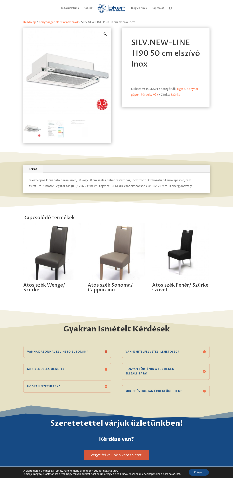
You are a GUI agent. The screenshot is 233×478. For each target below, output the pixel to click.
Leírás (33, 169)
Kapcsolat (158, 8)
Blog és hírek (139, 8)
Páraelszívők (70, 22)
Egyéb (181, 89)
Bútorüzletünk (70, 8)
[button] (105, 34)
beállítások (121, 474)
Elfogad (198, 472)
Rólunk (88, 8)
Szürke (175, 95)
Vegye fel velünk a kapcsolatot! (117, 454)
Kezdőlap (29, 22)
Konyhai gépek (49, 22)
